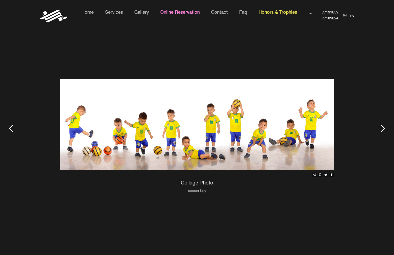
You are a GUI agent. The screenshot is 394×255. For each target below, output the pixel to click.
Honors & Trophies (278, 13)
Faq (243, 13)
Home (87, 13)
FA (352, 16)
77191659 (330, 13)
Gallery (141, 13)
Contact (219, 13)
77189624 (330, 19)
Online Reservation (180, 13)
